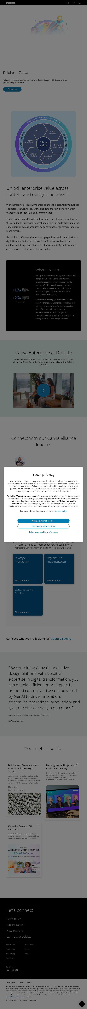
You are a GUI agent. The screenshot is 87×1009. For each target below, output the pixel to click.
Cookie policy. (61, 511)
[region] (43, 504)
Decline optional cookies (43, 526)
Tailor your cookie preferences (43, 532)
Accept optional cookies (43, 521)
